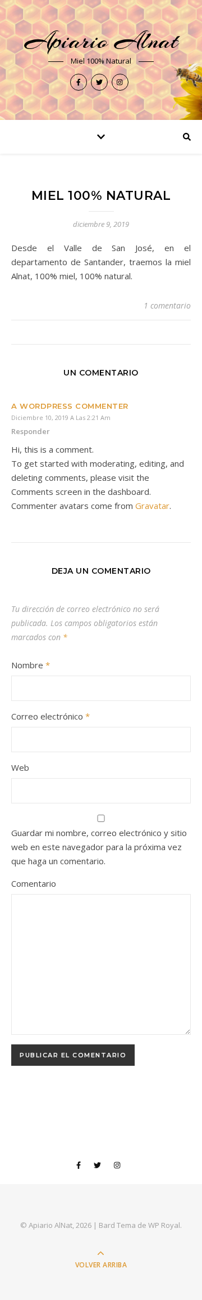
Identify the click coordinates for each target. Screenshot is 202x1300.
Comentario (33, 883)
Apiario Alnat (101, 40)
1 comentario (167, 305)
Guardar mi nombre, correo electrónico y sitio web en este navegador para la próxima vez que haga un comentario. (99, 846)
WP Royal (164, 1225)
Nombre (30, 665)
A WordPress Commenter (69, 405)
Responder (30, 431)
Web (20, 767)
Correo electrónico (50, 716)
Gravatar (152, 505)
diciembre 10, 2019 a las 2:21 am (61, 417)
